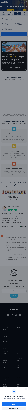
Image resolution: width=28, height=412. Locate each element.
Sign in (14, 404)
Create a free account (14, 408)
